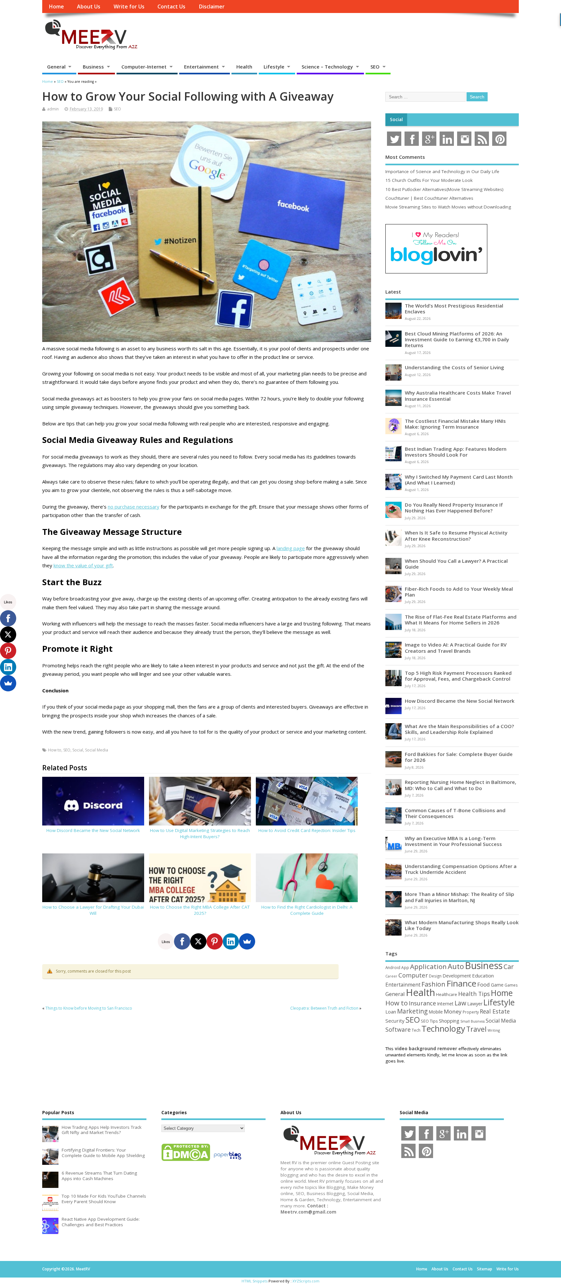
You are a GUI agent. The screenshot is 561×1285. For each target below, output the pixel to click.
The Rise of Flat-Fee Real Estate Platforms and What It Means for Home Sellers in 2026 (461, 619)
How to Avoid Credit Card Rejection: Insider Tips (306, 830)
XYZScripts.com (306, 1281)
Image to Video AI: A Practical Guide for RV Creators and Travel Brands (455, 647)
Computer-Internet (144, 66)
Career (391, 976)
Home (56, 6)
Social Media (96, 750)
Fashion (433, 984)
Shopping (449, 1021)
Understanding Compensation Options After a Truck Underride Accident (461, 869)
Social (77, 750)
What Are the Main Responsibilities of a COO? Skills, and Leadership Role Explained (459, 729)
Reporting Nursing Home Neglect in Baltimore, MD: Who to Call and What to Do (460, 785)
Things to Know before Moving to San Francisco (88, 1008)
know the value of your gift (83, 565)
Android (392, 967)
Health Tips (474, 994)
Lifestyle (274, 66)
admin (53, 109)
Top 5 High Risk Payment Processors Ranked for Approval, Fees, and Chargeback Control (458, 676)
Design (435, 975)
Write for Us (129, 6)
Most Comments (405, 157)
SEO (375, 66)
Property (471, 1011)
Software (398, 1029)
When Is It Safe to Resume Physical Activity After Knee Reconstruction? (456, 535)
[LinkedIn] (231, 941)
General (56, 66)
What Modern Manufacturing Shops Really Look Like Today (462, 925)
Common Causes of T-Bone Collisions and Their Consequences (455, 813)
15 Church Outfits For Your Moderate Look (429, 180)
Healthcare (446, 994)
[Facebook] (182, 941)
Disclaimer (212, 6)
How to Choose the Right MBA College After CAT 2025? (200, 910)
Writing (494, 1030)
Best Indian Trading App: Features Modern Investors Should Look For (455, 452)
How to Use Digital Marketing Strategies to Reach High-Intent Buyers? (200, 833)
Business (93, 66)
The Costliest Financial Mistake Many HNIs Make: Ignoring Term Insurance (455, 424)
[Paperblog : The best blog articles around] (227, 1161)
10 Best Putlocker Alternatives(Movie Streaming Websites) (444, 189)
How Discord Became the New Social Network (93, 830)
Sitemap (484, 1269)
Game (497, 985)
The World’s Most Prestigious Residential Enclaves (454, 308)
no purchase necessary (133, 506)
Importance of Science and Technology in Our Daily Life (442, 171)
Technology (443, 1028)
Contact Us (171, 6)
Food (483, 984)
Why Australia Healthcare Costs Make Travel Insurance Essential (458, 395)
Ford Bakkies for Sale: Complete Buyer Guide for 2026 (459, 757)
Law (460, 1003)
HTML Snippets (255, 1281)
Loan (390, 1011)
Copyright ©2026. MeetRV (66, 1269)
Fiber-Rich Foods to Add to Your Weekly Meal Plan (459, 592)
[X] (198, 941)
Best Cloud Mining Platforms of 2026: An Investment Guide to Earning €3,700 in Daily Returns (457, 339)
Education (483, 975)
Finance (461, 983)
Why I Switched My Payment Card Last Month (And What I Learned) (459, 479)
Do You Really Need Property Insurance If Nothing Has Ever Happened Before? (454, 507)
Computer (413, 975)
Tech (416, 1030)
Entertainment (201, 66)
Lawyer (474, 1004)
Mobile (436, 1012)
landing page (291, 548)
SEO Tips (429, 1021)
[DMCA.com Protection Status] (185, 1161)
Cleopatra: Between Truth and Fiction (324, 1008)
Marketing (412, 1011)
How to (54, 750)
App (405, 967)
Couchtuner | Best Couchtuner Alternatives (429, 198)
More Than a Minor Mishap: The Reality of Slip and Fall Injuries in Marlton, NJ (459, 897)
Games (511, 985)
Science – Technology (327, 66)
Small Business (472, 1021)
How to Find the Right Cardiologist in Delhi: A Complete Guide (307, 910)
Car (509, 966)
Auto (456, 966)
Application (428, 966)
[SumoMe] (247, 941)
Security (395, 1020)
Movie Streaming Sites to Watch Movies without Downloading (448, 207)
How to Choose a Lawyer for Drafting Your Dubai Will (93, 910)
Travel (476, 1029)
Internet (445, 1004)
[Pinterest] (214, 941)
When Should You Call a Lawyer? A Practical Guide (456, 564)
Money (453, 1011)
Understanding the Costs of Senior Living (454, 367)
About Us (88, 6)
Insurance (422, 1003)
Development (457, 976)
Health (244, 66)
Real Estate (495, 1011)
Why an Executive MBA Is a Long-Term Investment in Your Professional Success (453, 841)
